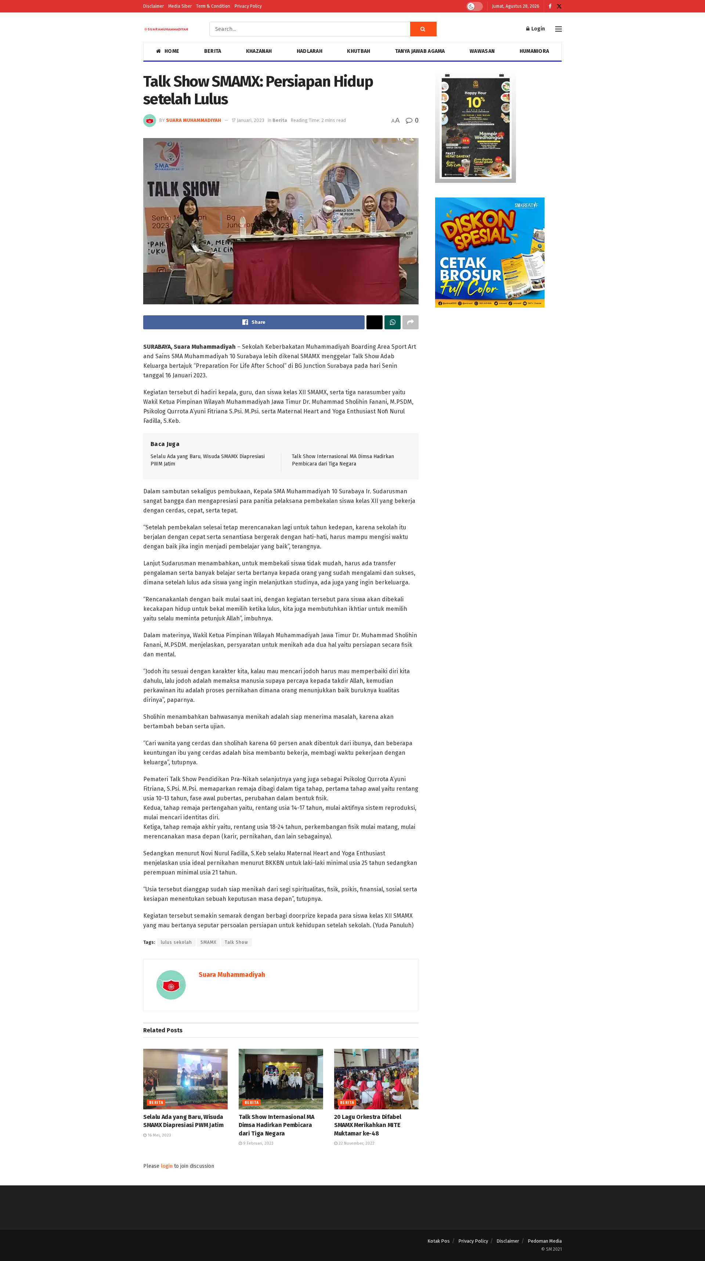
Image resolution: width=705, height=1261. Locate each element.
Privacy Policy (248, 6)
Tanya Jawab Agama (420, 51)
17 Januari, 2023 (248, 120)
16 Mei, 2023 (159, 1135)
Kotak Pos (438, 1241)
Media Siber (180, 6)
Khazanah (259, 51)
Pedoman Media (545, 1241)
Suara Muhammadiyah (193, 120)
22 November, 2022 (356, 1143)
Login (537, 29)
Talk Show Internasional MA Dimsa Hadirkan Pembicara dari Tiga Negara (276, 1125)
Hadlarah (309, 51)
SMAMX (208, 942)
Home (171, 51)
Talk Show (236, 942)
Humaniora (534, 51)
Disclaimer (153, 6)
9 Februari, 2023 (258, 1143)
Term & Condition (213, 6)
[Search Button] (423, 29)
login (167, 1166)
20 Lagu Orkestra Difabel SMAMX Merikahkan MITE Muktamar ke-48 (367, 1125)
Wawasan (482, 51)
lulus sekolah (176, 942)
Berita (212, 51)
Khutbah (358, 51)
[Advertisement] (498, 373)
